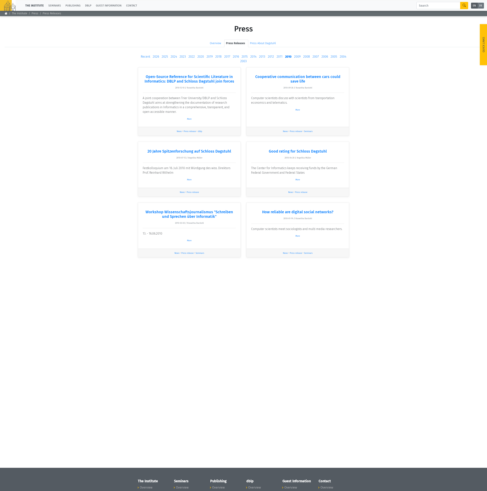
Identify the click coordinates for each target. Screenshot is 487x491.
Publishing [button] (72, 5)
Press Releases (52, 13)
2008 (306, 56)
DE (480, 5)
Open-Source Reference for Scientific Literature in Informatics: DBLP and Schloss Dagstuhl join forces (189, 79)
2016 (236, 56)
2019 (210, 56)
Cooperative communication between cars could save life (297, 79)
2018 (218, 56)
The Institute (19, 13)
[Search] (464, 5)
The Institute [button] (34, 5)
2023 (183, 56)
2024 (174, 56)
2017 (227, 56)
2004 (343, 56)
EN (474, 5)
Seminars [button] (54, 5)
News (179, 131)
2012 (271, 56)
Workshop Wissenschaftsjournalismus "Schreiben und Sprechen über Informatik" (189, 214)
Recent (145, 56)
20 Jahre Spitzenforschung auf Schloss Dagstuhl (189, 151)
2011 (279, 56)
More (189, 119)
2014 (253, 56)
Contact (131, 5)
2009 (297, 56)
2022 (192, 56)
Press (35, 13)
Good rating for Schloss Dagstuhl (298, 151)
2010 (288, 56)
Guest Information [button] (109, 5)
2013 (262, 56)
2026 (156, 56)
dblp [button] (88, 5)
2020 (200, 56)
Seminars (308, 131)
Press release (190, 131)
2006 (324, 56)
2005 (334, 56)
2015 (245, 56)
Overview (215, 43)
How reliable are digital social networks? (297, 212)
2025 (165, 56)
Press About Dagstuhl (263, 43)
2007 (316, 56)
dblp (200, 131)
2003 (243, 61)
